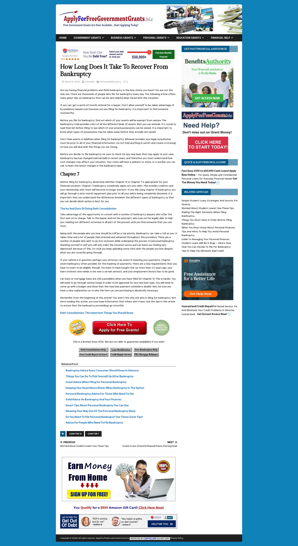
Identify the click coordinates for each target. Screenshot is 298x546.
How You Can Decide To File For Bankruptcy (206, 247)
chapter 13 (75, 434)
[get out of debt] (118, 527)
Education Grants (188, 38)
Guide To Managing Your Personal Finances (205, 239)
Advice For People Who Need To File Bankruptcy (94, 423)
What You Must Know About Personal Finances (208, 227)
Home (63, 38)
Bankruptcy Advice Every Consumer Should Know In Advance (102, 370)
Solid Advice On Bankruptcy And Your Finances (94, 399)
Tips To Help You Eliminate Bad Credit (203, 251)
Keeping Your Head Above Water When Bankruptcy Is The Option (105, 388)
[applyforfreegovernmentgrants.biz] (149, 32)
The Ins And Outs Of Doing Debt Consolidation (88, 209)
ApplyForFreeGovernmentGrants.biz (112, 538)
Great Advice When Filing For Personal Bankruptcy (96, 382)
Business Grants (122, 38)
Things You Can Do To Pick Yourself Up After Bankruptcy (99, 376)
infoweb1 (89, 82)
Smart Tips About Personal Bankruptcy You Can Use (97, 405)
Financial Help (220, 38)
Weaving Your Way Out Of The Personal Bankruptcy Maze (101, 411)
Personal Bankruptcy (110, 82)
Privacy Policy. (177, 538)
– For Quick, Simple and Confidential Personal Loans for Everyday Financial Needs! (209, 176)
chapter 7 (93, 434)
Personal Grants (154, 38)
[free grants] (207, 153)
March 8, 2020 (72, 82)
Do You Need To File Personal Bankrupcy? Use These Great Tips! (104, 417)
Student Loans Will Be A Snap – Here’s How (206, 243)
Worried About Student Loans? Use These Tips (208, 208)
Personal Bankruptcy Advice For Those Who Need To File (100, 394)
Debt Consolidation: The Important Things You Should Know (96, 313)
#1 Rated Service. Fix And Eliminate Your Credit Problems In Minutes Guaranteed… (209, 310)
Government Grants (87, 38)
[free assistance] (207, 298)
